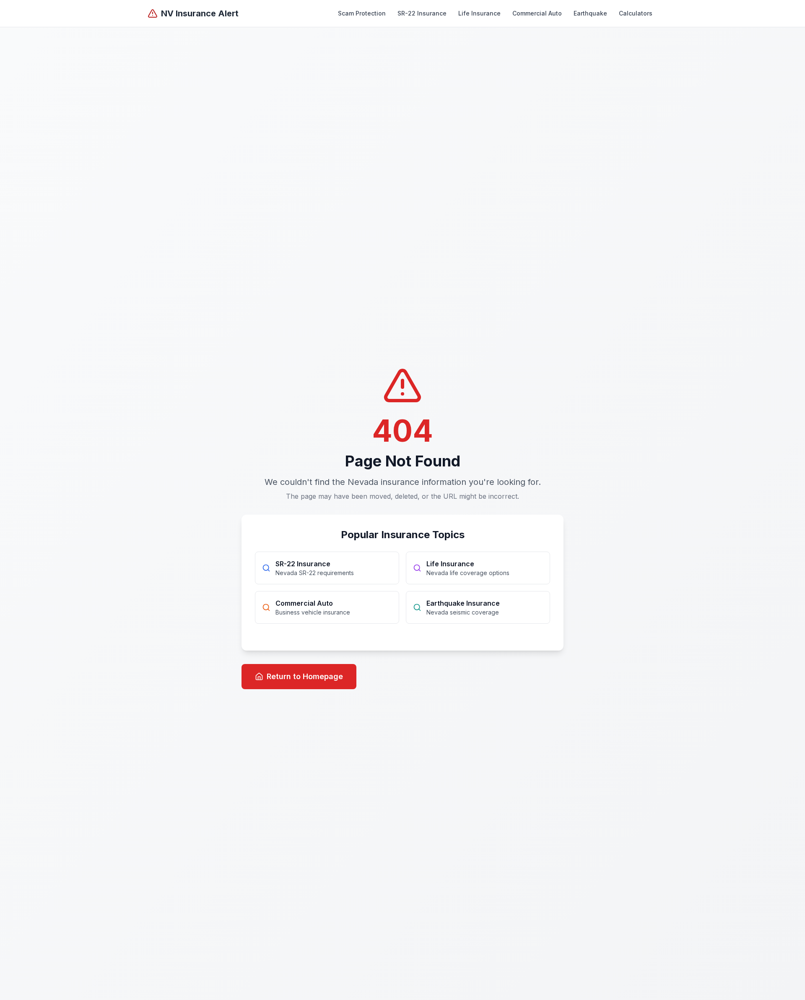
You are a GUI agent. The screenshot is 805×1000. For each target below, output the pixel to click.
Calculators (635, 13)
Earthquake (590, 13)
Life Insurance (479, 13)
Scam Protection (362, 13)
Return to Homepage (305, 676)
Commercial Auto (537, 13)
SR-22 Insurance (422, 13)
